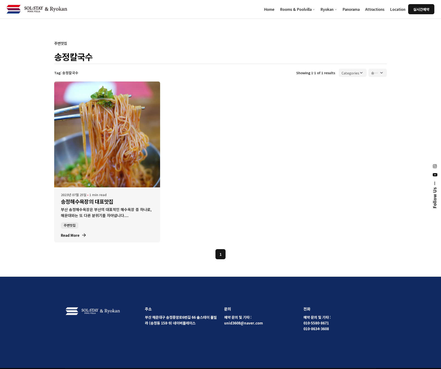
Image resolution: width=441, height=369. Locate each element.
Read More (70, 235)
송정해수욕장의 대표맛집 (87, 201)
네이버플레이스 (184, 322)
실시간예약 (421, 9)
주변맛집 (60, 43)
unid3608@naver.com (243, 322)
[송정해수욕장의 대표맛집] (107, 134)
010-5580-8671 (316, 322)
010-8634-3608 (316, 328)
